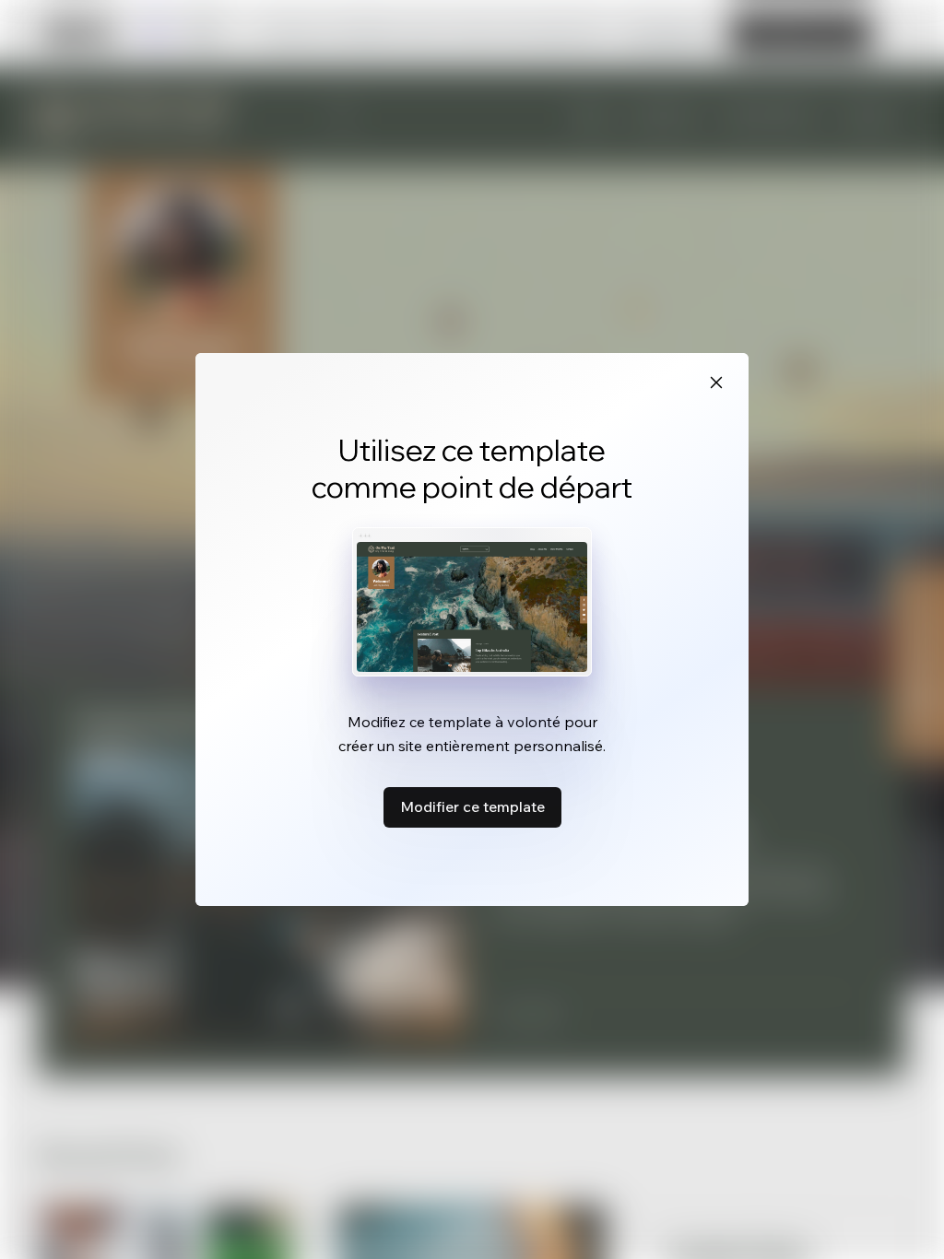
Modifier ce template (472, 806)
